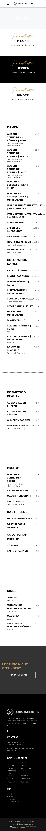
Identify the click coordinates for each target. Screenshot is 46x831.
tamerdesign (31, 827)
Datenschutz (13, 802)
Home (9, 794)
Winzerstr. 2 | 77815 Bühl (16, 745)
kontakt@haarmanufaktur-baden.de (20, 748)
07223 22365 (11, 751)
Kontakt (10, 796)
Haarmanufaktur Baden (27, 821)
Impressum (12, 799)
